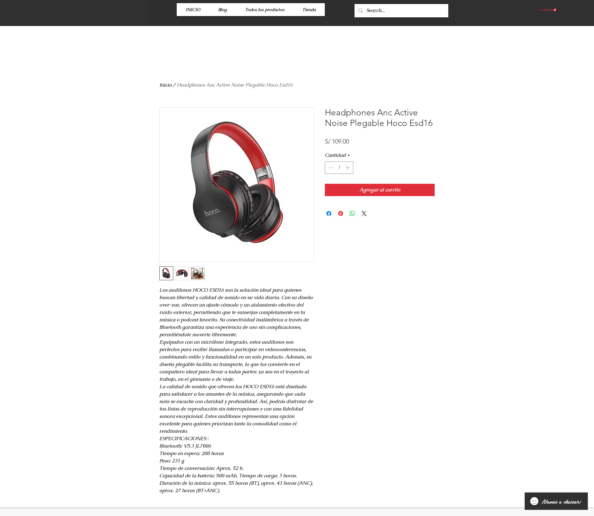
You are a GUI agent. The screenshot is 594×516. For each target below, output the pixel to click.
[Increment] (348, 168)
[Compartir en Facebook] (329, 213)
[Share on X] (364, 213)
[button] (548, 9)
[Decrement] (330, 168)
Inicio (165, 85)
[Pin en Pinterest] (340, 213)
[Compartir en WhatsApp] (352, 213)
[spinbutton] (339, 168)
